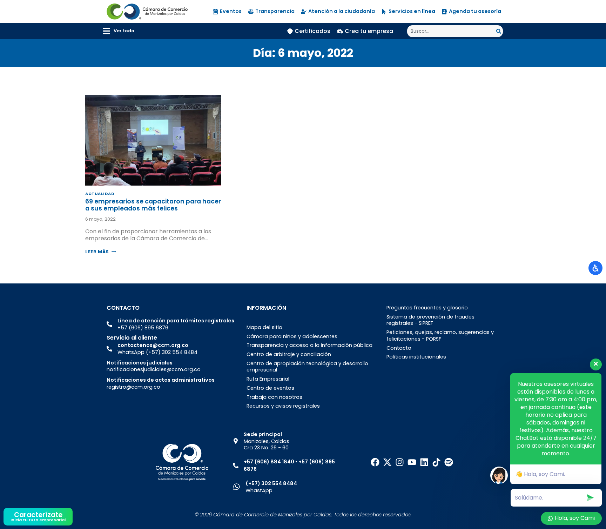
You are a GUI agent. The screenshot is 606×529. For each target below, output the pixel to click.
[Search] (499, 31)
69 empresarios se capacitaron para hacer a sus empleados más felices (153, 204)
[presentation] (153, 140)
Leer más (100, 252)
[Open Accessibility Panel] (595, 268)
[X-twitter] (387, 462)
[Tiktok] (436, 462)
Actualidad (100, 193)
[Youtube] (412, 462)
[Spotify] (448, 462)
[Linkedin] (424, 462)
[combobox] (451, 31)
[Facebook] (375, 462)
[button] (118, 31)
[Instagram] (399, 462)
